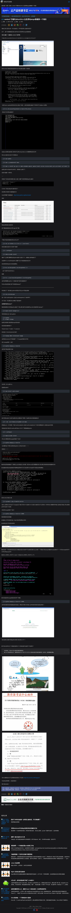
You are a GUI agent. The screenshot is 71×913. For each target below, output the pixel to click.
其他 (10, 5)
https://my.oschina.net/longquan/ (32, 777)
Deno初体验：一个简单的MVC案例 (21, 897)
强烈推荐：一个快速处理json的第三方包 (22, 845)
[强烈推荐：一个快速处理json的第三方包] (5, 848)
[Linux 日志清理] (5, 865)
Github (36, 906)
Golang (43, 908)
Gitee (40, 906)
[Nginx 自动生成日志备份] (5, 874)
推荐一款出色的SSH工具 (18, 837)
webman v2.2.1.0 (37, 908)
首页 (7, 5)
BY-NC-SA (32, 788)
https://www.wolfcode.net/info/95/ (29, 789)
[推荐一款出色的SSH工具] (5, 839)
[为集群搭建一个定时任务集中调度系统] (5, 856)
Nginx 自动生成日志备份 (18, 871)
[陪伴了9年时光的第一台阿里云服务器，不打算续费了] (5, 822)
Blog (34, 906)
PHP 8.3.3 (30, 908)
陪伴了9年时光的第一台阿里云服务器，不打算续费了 (25, 819)
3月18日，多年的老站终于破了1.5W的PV (22, 880)
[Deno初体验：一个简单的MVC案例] (5, 900)
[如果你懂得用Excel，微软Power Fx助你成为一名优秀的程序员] (5, 891)
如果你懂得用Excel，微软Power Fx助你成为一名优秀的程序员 (28, 889)
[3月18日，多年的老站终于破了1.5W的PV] (5, 882)
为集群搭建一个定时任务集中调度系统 (21, 854)
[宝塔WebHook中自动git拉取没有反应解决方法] (5, 830)
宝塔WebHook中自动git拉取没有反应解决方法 (24, 828)
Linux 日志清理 (15, 863)
